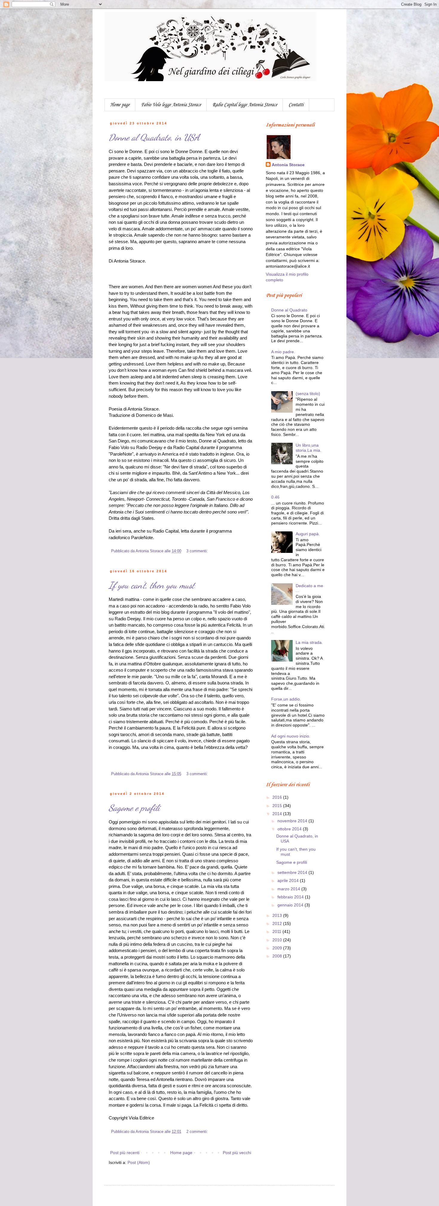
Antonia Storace (288, 164)
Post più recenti (124, 1152)
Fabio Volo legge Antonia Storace (171, 105)
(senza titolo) (308, 393)
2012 (277, 923)
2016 (277, 797)
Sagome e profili (134, 807)
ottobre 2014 (290, 828)
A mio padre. (283, 351)
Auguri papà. (308, 533)
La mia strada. (309, 642)
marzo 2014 (289, 888)
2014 (277, 813)
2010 (277, 939)
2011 (277, 931)
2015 (277, 805)
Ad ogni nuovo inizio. (290, 736)
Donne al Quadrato (289, 310)
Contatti (295, 105)
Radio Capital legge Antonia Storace (244, 105)
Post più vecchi (237, 1152)
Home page (120, 105)
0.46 (275, 497)
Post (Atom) (139, 1162)
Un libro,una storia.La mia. (308, 448)
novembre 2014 (292, 820)
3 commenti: (197, 551)
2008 (277, 956)
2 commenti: (197, 1132)
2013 (277, 915)
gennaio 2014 (291, 905)
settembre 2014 (292, 872)
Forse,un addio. (286, 699)
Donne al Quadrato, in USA (154, 137)
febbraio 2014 (291, 897)
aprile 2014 (288, 880)
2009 (277, 948)
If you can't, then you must (152, 585)
